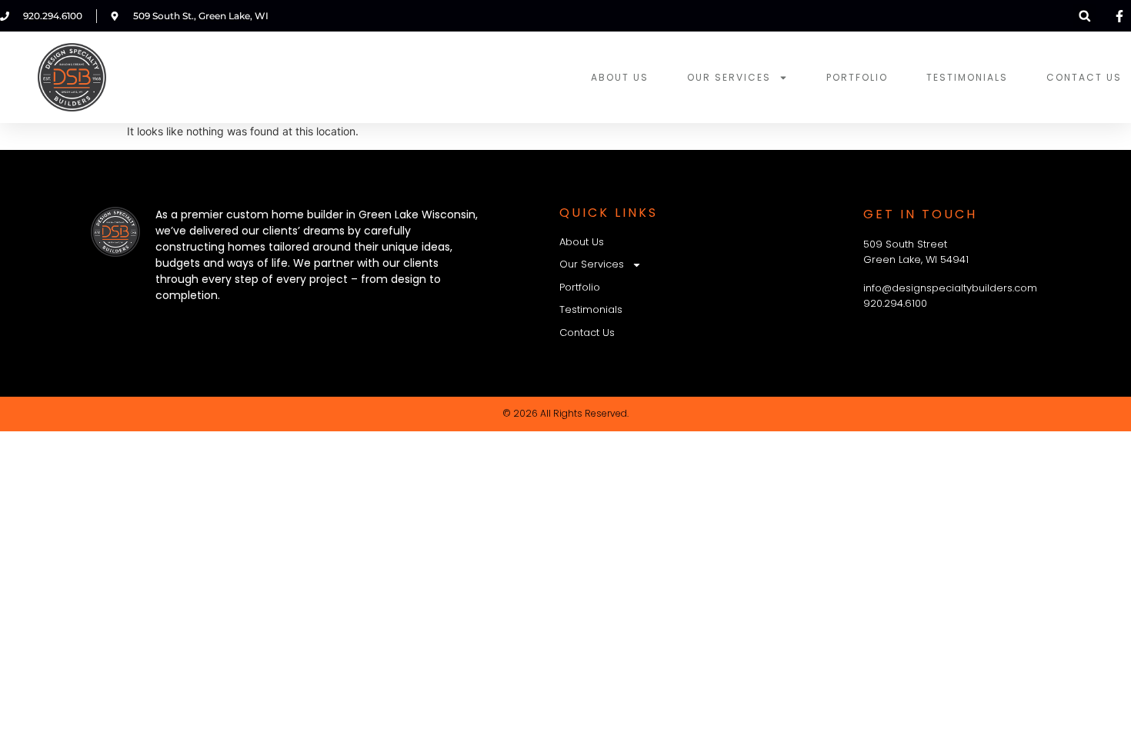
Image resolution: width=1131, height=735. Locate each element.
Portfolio (857, 77)
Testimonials (967, 77)
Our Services (729, 77)
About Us (620, 77)
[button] (1084, 16)
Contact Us (1084, 77)
